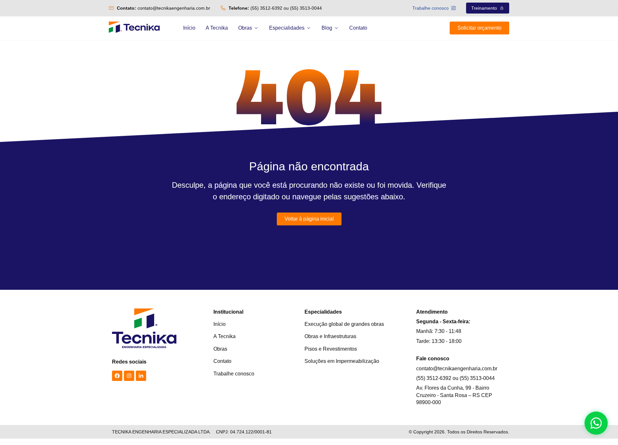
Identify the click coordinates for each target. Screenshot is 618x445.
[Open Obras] (256, 28)
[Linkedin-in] (141, 376)
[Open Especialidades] (308, 28)
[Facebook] (117, 376)
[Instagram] (129, 376)
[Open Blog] (336, 28)
